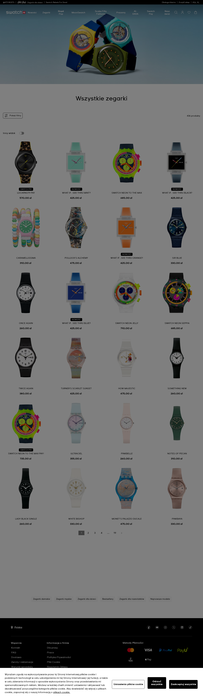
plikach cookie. (61, 692)
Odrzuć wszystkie (156, 682)
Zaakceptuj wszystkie (183, 684)
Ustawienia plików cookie (128, 684)
